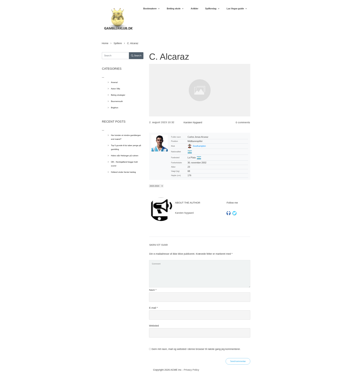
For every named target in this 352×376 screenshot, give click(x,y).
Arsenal (114, 82)
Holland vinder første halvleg (123, 172)
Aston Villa (115, 89)
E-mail (153, 307)
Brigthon (114, 108)
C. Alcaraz (169, 57)
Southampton (199, 146)
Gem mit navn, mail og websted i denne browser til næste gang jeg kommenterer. (196, 349)
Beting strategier (118, 95)
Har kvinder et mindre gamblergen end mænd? (126, 137)
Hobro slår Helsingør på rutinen (124, 155)
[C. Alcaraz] (199, 90)
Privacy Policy (191, 369)
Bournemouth (117, 101)
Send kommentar (238, 361)
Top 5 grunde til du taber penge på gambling (126, 147)
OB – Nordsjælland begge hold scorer (124, 164)
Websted (154, 325)
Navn (152, 290)
